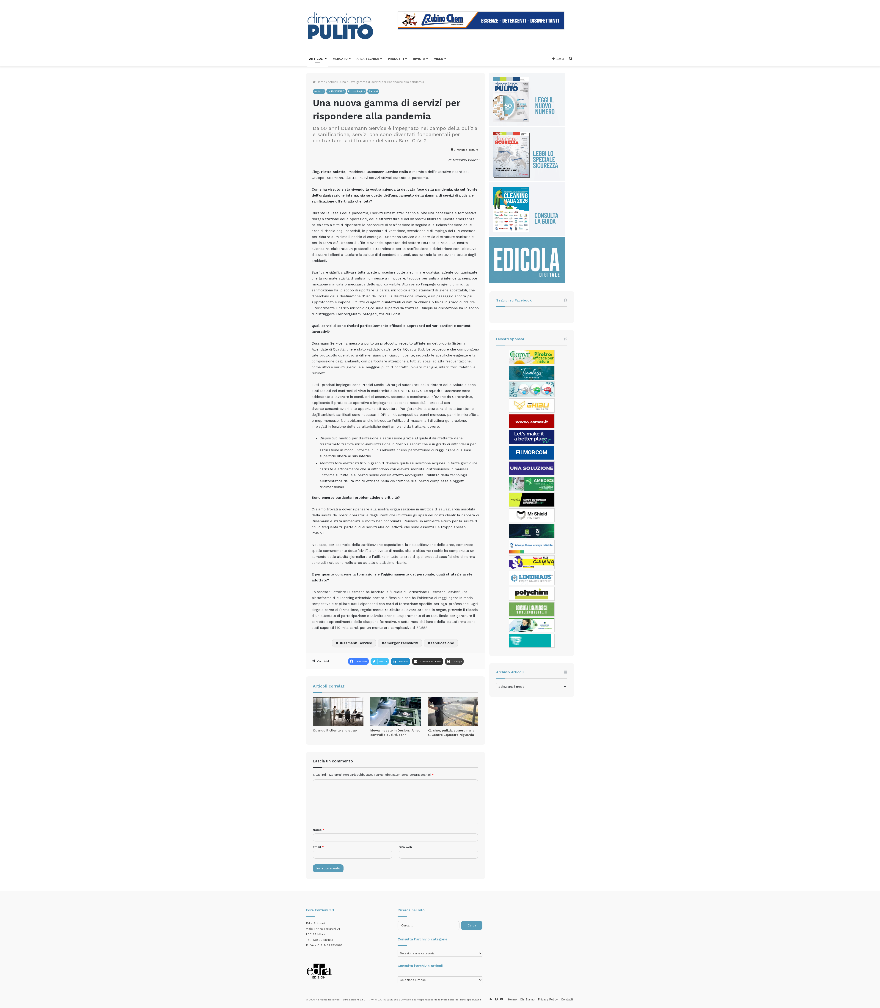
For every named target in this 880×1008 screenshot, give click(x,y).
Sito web (405, 847)
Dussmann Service (355, 643)
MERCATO (340, 58)
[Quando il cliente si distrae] (338, 711)
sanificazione (442, 643)
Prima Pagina (356, 91)
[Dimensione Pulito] (340, 26)
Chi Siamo (527, 999)
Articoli (333, 82)
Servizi (373, 91)
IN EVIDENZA (336, 91)
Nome (318, 830)
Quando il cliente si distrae (335, 730)
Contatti (567, 999)
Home (320, 82)
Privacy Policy (548, 999)
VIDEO (438, 58)
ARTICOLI (316, 58)
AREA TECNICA (368, 58)
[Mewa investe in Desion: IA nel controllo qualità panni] (395, 711)
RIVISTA (419, 58)
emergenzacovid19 (401, 643)
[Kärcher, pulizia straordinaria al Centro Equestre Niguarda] (453, 711)
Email (318, 847)
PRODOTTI (396, 58)
